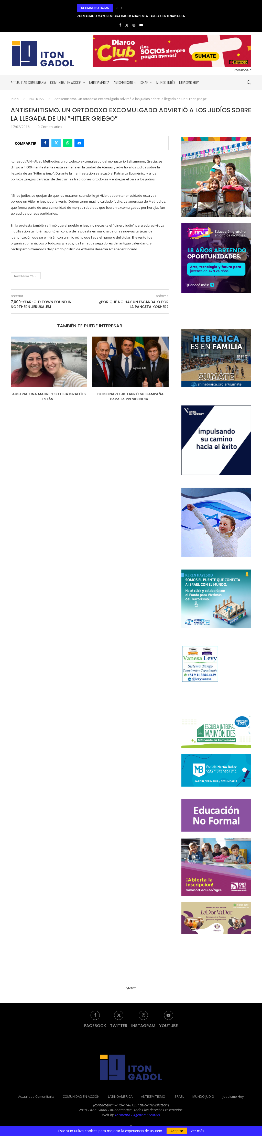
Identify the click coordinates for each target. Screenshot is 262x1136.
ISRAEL (144, 82)
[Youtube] (141, 25)
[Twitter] (126, 25)
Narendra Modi (25, 276)
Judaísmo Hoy (189, 82)
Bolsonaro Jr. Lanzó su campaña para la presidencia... (130, 396)
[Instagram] (134, 25)
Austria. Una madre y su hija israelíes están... (49, 396)
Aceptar (176, 1130)
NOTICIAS (36, 98)
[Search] (248, 82)
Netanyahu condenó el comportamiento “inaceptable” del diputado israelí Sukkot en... (149, 16)
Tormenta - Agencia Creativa (137, 1115)
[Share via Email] (79, 143)
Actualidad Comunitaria (28, 82)
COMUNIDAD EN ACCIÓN (66, 82)
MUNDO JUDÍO (165, 82)
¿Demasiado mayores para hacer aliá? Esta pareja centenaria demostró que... (141, 8)
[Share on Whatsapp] (67, 143)
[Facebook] (120, 25)
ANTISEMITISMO (123, 82)
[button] (117, 8)
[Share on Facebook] (45, 143)
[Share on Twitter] (56, 143)
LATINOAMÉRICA (99, 82)
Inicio (15, 98)
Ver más (197, 1131)
